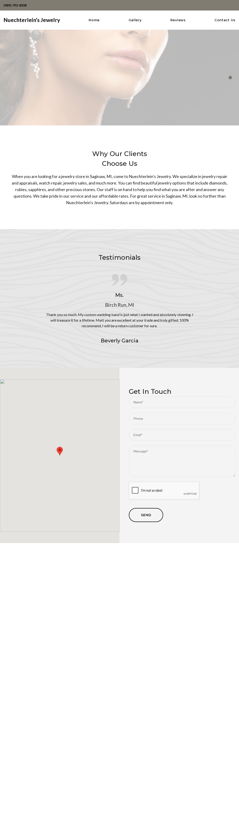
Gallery (135, 20)
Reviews (178, 20)
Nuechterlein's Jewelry (32, 20)
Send (146, 515)
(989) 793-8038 (15, 5)
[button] (60, 451)
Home (94, 20)
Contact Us (224, 20)
